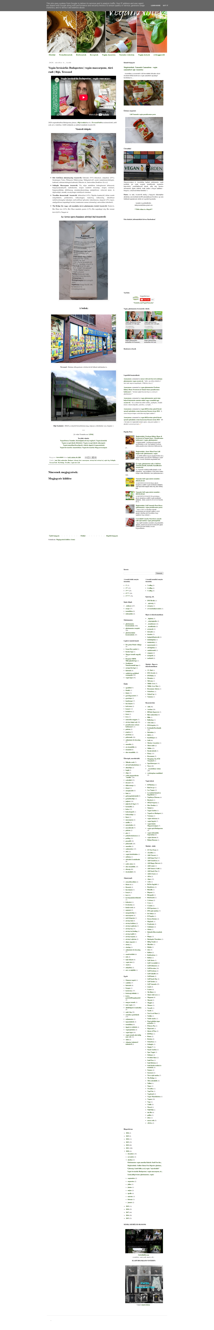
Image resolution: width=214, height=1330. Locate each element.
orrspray (150, 606)
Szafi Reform (151, 1063)
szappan (150, 653)
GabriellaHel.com (143, 1255)
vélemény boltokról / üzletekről (132, 1043)
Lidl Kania (150, 976)
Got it (165, 5)
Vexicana (150, 816)
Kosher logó (129, 652)
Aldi (148, 707)
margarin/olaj (130, 913)
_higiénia (150, 618)
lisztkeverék (129, 907)
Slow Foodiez (151, 805)
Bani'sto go (150, 787)
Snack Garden (152, 1050)
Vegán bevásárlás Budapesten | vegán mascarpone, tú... (144, 1171)
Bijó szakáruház (62, 460)
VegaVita (150, 1091)
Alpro (149, 879)
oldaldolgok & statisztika (133, 1008)
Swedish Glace (152, 1057)
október (130, 1160)
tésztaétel (128, 750)
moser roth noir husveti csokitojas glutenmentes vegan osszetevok (143, 380)
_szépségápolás (152, 621)
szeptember (131, 1178)
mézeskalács (129, 825)
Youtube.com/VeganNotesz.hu (143, 303)
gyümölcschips (130, 799)
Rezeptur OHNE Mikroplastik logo (131, 660)
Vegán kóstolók (101, 440)
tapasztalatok (130, 1022)
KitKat (149, 952)
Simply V (150, 1047)
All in (149, 876)
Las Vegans (151, 790)
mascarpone (85, 460)
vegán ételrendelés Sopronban (153, 834)
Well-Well (150, 1110)
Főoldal (52, 55)
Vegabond (150, 1094)
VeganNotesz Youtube (67, 440)
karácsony (129, 991)
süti (127, 851)
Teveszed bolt (96, 122)
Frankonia (150, 924)
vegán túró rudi (75, 463)
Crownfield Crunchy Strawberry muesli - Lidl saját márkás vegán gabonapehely (149, 520)
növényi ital (93, 460)
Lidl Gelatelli (151, 974)
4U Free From (151, 850)
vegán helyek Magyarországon (152, 825)
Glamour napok (131, 980)
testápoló (150, 655)
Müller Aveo (151, 683)
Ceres (149, 903)
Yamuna (150, 697)
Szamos (149, 1070)
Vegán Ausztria (108, 55)
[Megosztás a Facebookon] (93, 457)
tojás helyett (129, 960)
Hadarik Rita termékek (154, 932)
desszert (128, 783)
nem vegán (129, 1005)
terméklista (129, 611)
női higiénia (151, 648)
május (130, 1190)
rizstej (127, 944)
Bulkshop (150, 720)
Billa (148, 717)
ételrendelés (129, 614)
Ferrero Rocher (152, 919)
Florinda (150, 678)
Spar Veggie (151, 1052)
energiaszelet (130, 791)
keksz (127, 809)
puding (128, 838)
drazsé (128, 788)
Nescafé (149, 1008)
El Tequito (150, 916)
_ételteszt (128, 606)
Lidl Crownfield (152, 963)
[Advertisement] (143, 272)
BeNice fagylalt (152, 884)
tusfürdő (150, 658)
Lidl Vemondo (151, 984)
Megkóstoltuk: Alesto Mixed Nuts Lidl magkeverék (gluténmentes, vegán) (148, 452)
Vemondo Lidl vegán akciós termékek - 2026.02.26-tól (148, 480)
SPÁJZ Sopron (152, 803)
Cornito (149, 906)
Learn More (155, 5)
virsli (127, 965)
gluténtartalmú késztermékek (130, 634)
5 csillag (149, 591)
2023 (127, 1142)
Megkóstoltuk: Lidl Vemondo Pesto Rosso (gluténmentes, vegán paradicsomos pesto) (149, 506)
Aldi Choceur (151, 855)
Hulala (149, 947)
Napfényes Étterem (153, 797)
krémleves (129, 711)
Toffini (149, 1083)
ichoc (149, 1118)
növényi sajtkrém (131, 926)
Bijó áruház (82, 122)
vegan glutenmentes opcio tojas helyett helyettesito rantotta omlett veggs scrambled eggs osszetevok (142, 400)
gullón (149, 1115)
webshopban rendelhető (155, 773)
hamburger (129, 701)
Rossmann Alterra (153, 689)
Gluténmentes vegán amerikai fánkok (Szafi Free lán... (144, 1162)
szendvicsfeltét (130, 954)
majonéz (128, 910)
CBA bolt (150, 723)
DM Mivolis (151, 601)
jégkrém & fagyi (131, 804)
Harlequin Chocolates (154, 939)
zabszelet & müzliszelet (133, 859)
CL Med (150, 670)
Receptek (94, 55)
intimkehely (151, 642)
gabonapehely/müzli (132, 796)
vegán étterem (151, 837)
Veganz (149, 1099)
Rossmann (150, 756)
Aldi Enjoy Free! (152, 858)
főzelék (128, 690)
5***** (128, 596)
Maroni (149, 1000)
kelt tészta (129, 706)
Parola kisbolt (151, 751)
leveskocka (129, 905)
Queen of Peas (151, 1031)
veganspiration (130, 1030)
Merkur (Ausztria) (153, 743)
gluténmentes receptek (133, 628)
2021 (127, 1148)
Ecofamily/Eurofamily (154, 728)
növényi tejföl (130, 934)
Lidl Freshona (151, 971)
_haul (55, 460)
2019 (127, 1206)
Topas (149, 1086)
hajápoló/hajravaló (153, 637)
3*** (127, 591)
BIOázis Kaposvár (153, 712)
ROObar (150, 1034)
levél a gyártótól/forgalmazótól (133, 997)
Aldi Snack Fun (152, 871)
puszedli (128, 841)
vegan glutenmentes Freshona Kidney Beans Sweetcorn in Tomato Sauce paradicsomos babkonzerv (142, 389)
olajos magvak (130, 942)
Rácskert (150, 800)
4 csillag (149, 588)
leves (127, 717)
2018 (127, 1209)
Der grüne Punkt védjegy (134, 645)
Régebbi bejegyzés (112, 536)
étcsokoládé (129, 872)
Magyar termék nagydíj (133, 654)
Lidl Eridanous (152, 966)
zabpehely (129, 967)
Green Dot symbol (131, 649)
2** (127, 588)
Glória (149, 929)
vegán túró (129, 962)
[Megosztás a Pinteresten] (95, 457)
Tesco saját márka (153, 1075)
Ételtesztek (81, 55)
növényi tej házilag (131, 931)
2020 (127, 1151)
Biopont (149, 892)
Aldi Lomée (151, 866)
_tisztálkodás (151, 626)
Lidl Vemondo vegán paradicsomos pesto (143, 114)
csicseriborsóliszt (131, 882)
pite (127, 833)
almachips (129, 768)
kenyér (128, 892)
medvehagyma (130, 918)
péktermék (129, 737)
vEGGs (149, 1123)
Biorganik (150, 895)
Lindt (149, 987)
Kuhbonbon (151, 955)
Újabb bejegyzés (54, 536)
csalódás (128, 983)
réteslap (128, 947)
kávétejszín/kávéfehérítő (133, 898)
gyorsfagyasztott (131, 696)
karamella (129, 807)
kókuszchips (130, 814)
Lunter (149, 989)
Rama (149, 1036)
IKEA (149, 735)
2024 (127, 1139)
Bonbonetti (150, 898)
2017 (127, 1212)
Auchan (149, 709)
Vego (148, 1102)
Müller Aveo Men (152, 686)
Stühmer (150, 1055)
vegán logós (129, 678)
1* (126, 585)
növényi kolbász (131, 923)
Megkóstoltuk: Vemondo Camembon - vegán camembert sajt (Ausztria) (140, 68)
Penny (149, 753)
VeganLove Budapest (154, 813)
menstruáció (151, 645)
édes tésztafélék (130, 752)
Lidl (148, 740)
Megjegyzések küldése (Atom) (65, 539)
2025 (127, 1136)
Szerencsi (150, 1073)
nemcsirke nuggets (131, 719)
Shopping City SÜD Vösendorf (153, 760)
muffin (128, 822)
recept (127, 609)
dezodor (149, 634)
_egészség (150, 603)
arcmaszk (150, 629)
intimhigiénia (151, 640)
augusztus (131, 1181)
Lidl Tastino (151, 981)
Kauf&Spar (151, 738)
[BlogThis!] (88, 457)
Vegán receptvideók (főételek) (72, 443)
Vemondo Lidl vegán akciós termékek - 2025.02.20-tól (148, 493)
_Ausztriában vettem (154, 769)
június (130, 1187)
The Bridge (61, 463)
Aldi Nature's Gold (153, 868)
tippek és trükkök (131, 1027)
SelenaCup (150, 694)
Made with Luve (152, 995)
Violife (149, 1104)
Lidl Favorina (151, 968)
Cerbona (150, 900)
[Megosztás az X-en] (91, 457)
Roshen (149, 1039)
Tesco (149, 766)
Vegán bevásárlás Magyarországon (94, 447)
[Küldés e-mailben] (86, 457)
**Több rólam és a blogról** (144, 209)
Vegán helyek (144, 55)
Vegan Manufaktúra (153, 1096)
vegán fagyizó (151, 821)
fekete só (128, 884)
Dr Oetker (150, 914)
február (130, 1199)
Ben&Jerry (150, 887)
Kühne (149, 958)
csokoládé (129, 780)
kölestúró (129, 902)
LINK (91, 434)
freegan (128, 988)
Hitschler (150, 944)
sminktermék (151, 650)
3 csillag (149, 585)
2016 (127, 1215)
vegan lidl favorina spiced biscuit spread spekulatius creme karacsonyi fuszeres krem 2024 (142, 410)
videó (127, 1040)
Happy (149, 936)
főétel (127, 693)
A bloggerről (159, 55)
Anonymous (128, 379)
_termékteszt (151, 624)
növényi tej (100, 460)
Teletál (149, 808)
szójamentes (129, 1019)
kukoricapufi (130, 812)
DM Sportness (152, 908)
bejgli (127, 770)
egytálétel (128, 688)
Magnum (150, 997)
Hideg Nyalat (151, 942)
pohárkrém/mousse (132, 836)
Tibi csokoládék (152, 1081)
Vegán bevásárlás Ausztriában (70, 447)
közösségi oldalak (131, 993)
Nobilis (149, 1016)
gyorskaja (129, 698)
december (131, 1154)
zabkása (128, 857)
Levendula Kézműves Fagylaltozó (154, 794)
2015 (127, 1218)
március (130, 1196)
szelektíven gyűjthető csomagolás (132, 674)
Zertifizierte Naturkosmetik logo (132, 664)
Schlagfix (112, 460)
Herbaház (150, 732)
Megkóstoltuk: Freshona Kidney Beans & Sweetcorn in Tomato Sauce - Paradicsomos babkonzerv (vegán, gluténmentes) (149, 438)
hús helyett (129, 704)
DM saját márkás (153, 911)
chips (127, 773)
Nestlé (149, 1011)
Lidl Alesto (150, 960)
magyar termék (130, 1002)
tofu (127, 957)
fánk (127, 793)
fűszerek (128, 887)
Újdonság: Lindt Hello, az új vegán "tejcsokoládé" (143, 1168)
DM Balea (150, 676)
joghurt (128, 801)
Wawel (149, 1107)
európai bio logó (131, 668)
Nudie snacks (151, 1018)
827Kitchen (151, 785)
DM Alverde (151, 673)
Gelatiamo (150, 927)
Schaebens (150, 691)
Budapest (70, 460)
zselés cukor (129, 864)
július (130, 1184)
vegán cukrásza (152, 818)
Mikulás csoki (130, 762)
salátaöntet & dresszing (133, 740)
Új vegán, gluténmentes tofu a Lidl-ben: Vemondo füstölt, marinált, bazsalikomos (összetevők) (149, 466)
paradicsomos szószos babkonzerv (132, 726)
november (131, 1157)
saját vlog (107, 460)
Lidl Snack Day (152, 979)
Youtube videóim (126, 55)
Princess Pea (151, 1026)
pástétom (128, 735)
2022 (127, 1145)
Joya (148, 950)
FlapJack (150, 921)
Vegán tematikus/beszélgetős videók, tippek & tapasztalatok (84, 445)
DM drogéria (151, 725)
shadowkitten (145, 1305)
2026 (127, 1133)
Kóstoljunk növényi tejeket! (85, 440)
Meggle (149, 1003)
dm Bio (149, 1112)
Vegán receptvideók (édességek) (94, 443)
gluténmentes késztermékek (130, 625)
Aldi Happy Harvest (153, 863)
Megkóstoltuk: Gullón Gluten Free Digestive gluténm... (144, 1165)
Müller (149, 748)
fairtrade (128, 670)
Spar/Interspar (152, 763)
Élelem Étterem (152, 840)
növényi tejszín (130, 937)
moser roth (150, 1120)
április (130, 1193)
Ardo (149, 882)
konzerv (128, 709)
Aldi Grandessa (152, 861)
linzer (127, 817)
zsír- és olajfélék (131, 970)
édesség (76, 460)
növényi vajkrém (131, 939)
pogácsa (128, 732)
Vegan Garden (152, 810)
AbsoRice (150, 853)
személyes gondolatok (132, 1015)
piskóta (128, 729)
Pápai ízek (150, 1028)
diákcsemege (130, 785)
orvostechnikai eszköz (154, 609)
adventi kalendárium (132, 765)
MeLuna (150, 681)
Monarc (149, 1005)
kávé (80, 460)
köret (127, 714)
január (130, 1202)
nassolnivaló (129, 828)
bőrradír (150, 632)
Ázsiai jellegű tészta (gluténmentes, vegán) (140, 1175)
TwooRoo (67, 463)
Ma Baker (150, 992)
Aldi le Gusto (151, 874)
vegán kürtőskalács (132, 854)
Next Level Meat (152, 1013)
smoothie (128, 744)
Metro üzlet (151, 745)
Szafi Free (150, 1060)
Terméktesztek (65, 55)
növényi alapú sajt (131, 722)
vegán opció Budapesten (155, 828)
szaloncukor (129, 849)
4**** (127, 593)
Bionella (149, 890)
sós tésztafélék (130, 747)
